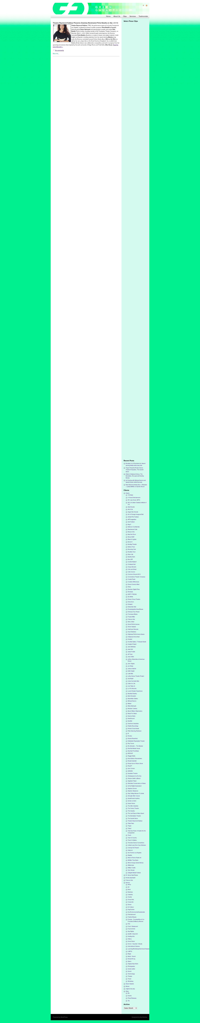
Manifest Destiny (132, 693)
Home (108, 16)
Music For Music (132, 713)
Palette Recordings (133, 726)
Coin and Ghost (132, 569)
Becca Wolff (131, 537)
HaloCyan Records (133, 629)
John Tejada (131, 663)
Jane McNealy (132, 647)
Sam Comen (131, 768)
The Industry (131, 811)
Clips (125, 16)
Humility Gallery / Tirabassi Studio (137, 642)
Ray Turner (131, 743)
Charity (130, 897)
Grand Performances (133, 624)
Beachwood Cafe (132, 529)
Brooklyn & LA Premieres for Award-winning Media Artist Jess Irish (136, 464)
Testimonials (143, 16)
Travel (129, 979)
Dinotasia (130, 592)
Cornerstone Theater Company (136, 577)
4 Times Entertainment (134, 497)
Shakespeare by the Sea (134, 776)
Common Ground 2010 (134, 574)
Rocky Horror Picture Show (135, 763)
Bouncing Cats (132, 549)
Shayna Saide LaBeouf (134, 778)
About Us (116, 16)
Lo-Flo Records (132, 688)
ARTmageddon (132, 519)
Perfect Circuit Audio (133, 728)
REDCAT (130, 753)
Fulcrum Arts (131, 619)
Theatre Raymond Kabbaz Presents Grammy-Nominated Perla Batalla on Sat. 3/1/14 (85, 23)
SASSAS (130, 771)
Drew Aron (131, 602)
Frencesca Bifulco (133, 614)
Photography (131, 966)
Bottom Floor (131, 547)
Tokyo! (129, 828)
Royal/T (130, 766)
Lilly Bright (130, 678)
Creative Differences (133, 582)
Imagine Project (132, 644)
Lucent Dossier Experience (135, 691)
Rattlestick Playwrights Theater (136, 741)
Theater (130, 976)
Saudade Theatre (133, 773)
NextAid (130, 721)
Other (127, 991)
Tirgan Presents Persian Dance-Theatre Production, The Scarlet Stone (134, 469)
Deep (129, 587)
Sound (129, 971)
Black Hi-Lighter (132, 539)
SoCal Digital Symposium (135, 786)
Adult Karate (131, 507)
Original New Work (133, 964)
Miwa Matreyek (132, 706)
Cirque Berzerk (132, 567)
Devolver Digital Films (134, 589)
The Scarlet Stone (133, 818)
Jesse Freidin (131, 651)
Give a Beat (131, 622)
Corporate (130, 902)
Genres (128, 882)
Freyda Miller (131, 617)
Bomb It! (130, 542)
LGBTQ (130, 951)
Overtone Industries (133, 723)
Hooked (130, 639)
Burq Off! (130, 559)
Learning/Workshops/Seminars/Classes (138, 949)
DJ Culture (131, 907)
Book (129, 889)
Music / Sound (132, 956)
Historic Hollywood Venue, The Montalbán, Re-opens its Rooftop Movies (135, 476)
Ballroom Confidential (133, 527)
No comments (59, 50)
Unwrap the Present (133, 848)
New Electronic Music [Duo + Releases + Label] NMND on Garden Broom (136, 485)
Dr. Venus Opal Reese (132, 875)
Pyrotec (130, 736)
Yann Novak (131, 870)
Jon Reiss (130, 666)
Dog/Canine (131, 909)
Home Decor (131, 941)
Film (129, 924)
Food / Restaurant (133, 926)
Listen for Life (131, 683)
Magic (129, 954)
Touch (129, 835)
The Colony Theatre (133, 808)
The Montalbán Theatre (134, 816)
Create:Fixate (131, 579)
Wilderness (131, 865)
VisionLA (130, 850)
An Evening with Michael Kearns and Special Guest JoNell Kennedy (136, 481)
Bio (129, 993)
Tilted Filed (131, 823)
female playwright (130, 877)
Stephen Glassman (133, 791)
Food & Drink (131, 929)
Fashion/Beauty (132, 917)
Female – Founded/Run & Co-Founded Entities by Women (136, 920)
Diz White (130, 597)
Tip (129, 1000)
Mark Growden (132, 696)
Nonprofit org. (131, 959)
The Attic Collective (133, 806)
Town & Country (132, 838)
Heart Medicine (132, 632)
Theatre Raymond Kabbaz (135, 821)
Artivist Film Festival (133, 517)
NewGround (131, 718)
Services (133, 16)
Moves (127, 986)
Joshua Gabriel (132, 668)
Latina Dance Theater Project (136, 676)
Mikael (129, 703)
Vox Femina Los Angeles (134, 852)
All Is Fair (130, 509)
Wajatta (130, 855)
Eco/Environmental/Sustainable (136, 912)
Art (128, 887)
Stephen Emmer (132, 788)
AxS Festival (131, 522)
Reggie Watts (131, 756)
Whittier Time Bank (133, 860)
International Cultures (134, 946)
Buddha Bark (131, 557)
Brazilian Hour (132, 552)
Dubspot (130, 604)
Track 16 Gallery (132, 840)
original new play (130, 989)
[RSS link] (145, 5)
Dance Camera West (133, 584)
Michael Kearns (132, 701)
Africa (129, 884)
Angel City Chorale (133, 512)
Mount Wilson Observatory (135, 711)
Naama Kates (131, 716)
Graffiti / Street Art (133, 934)
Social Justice (131, 969)
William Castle (131, 868)
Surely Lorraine (132, 801)
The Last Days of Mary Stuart (136, 813)
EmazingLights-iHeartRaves (135, 609)
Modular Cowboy (132, 708)
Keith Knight (131, 671)
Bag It (129, 524)
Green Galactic (132, 627)
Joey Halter (131, 656)
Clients (127, 493)
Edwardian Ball (132, 607)
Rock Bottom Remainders (135, 758)
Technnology (131, 974)
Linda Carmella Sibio (133, 681)
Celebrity (130, 894)
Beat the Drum (132, 534)
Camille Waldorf (132, 562)
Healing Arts (131, 936)
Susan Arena (131, 803)
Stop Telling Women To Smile (136, 793)
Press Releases (132, 998)
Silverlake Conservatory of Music (137, 783)
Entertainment (132, 914)
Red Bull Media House (134, 748)
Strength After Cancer (134, 796)
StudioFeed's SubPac (134, 798)
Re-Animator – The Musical (135, 746)
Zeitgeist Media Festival (134, 873)
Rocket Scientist (132, 761)
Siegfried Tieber (132, 781)
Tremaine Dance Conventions (136, 843)
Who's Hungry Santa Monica (135, 863)
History (130, 939)
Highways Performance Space (136, 634)
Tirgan (129, 826)
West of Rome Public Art (134, 857)
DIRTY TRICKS (132, 594)
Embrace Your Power (134, 612)
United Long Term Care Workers (137, 845)
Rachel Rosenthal (133, 738)
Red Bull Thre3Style (133, 751)
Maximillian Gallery (133, 698)
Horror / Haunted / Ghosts (135, 944)
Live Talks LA (131, 686)
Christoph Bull (131, 564)
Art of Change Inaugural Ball (135, 514)
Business (130, 892)
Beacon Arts (131, 532)
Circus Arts (131, 899)
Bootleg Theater (132, 544)
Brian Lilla (130, 554)
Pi (128, 733)
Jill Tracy (130, 654)
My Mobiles (143, 1017)
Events (129, 996)
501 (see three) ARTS (134, 500)
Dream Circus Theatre (134, 599)
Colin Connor (131, 572)
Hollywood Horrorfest (133, 637)
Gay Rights (131, 931)
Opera (129, 961)
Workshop (130, 981)
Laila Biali (130, 673)
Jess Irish (130, 649)
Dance (129, 904)
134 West (130, 495)
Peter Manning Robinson (134, 731)
